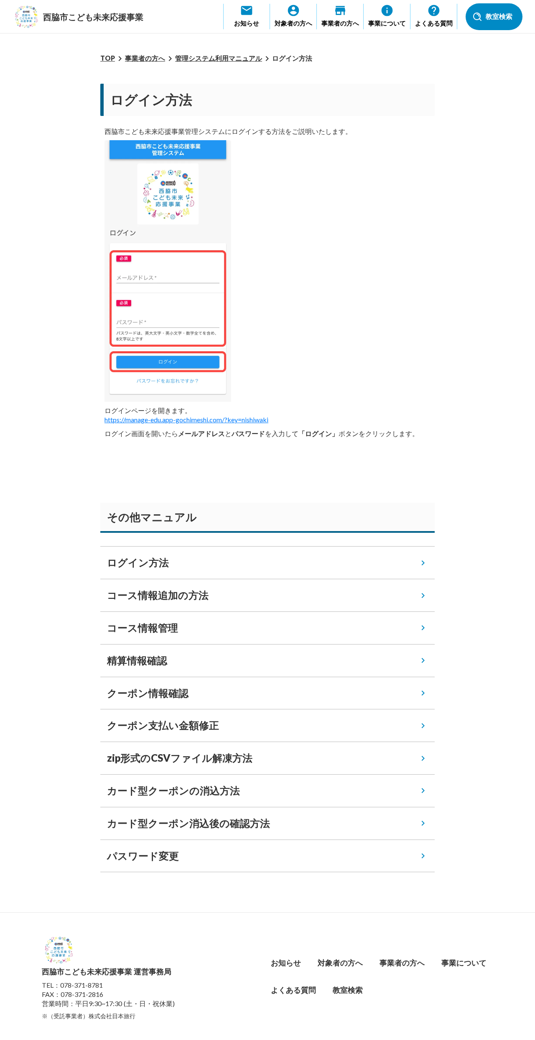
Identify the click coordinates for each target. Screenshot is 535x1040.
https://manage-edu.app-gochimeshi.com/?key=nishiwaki (186, 420)
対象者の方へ (340, 962)
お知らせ (286, 962)
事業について (464, 962)
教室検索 (348, 989)
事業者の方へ (145, 58)
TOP (107, 58)
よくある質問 (293, 989)
